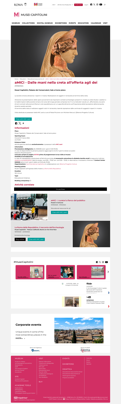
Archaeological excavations (23, 363)
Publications (19, 388)
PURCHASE (78, 4)
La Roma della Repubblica (52, 168)
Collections (28, 23)
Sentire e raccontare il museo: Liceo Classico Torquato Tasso (95, 302)
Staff (16, 366)
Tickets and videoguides (46, 363)
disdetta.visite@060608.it (23, 160)
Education (83, 23)
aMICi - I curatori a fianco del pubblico (68, 200)
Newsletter (18, 372)
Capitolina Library (20, 391)
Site (17, 376)
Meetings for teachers (69, 375)
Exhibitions (61, 23)
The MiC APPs (21, 277)
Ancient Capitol (19, 379)
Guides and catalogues (46, 373)
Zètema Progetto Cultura (68, 164)
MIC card (59, 144)
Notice (88, 362)
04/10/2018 (96, 290)
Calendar (96, 23)
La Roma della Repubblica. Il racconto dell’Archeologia (39, 227)
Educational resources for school (72, 371)
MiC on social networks (52, 276)
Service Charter (19, 370)
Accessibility (42, 375)
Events (72, 23)
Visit (105, 23)
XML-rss (105, 399)
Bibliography (19, 389)
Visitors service (43, 365)
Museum (16, 23)
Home (16, 79)
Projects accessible (68, 377)
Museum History (20, 361)
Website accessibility (96, 399)
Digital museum (45, 23)
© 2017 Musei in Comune (55, 399)
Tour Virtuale (83, 277)
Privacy (67, 399)
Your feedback (43, 377)
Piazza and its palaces (21, 381)
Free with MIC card (23, 119)
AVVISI (36, 154)
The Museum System (21, 368)
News (88, 360)
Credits (88, 399)
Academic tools (23, 385)
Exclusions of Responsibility (77, 399)
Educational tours (44, 370)
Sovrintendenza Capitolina (35, 164)
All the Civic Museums (64, 4)
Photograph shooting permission (25, 393)
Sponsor (88, 364)
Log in (86, 4)
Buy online (20, 239)
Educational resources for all (36, 79)
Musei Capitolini (34, 15)
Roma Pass (42, 368)
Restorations (18, 365)
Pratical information (45, 361)
